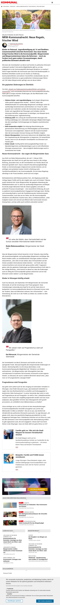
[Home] (9, 2)
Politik (10, 573)
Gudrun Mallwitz (10, 554)
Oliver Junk (9, 543)
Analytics (9, 594)
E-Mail (6, 488)
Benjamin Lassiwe (35, 540)
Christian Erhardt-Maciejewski (39, 561)
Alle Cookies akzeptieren (45, 601)
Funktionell (10, 588)
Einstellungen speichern (14, 600)
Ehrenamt (12, 6)
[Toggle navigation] (52, 2)
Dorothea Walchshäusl (16, 43)
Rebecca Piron (9, 562)
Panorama (6, 6)
